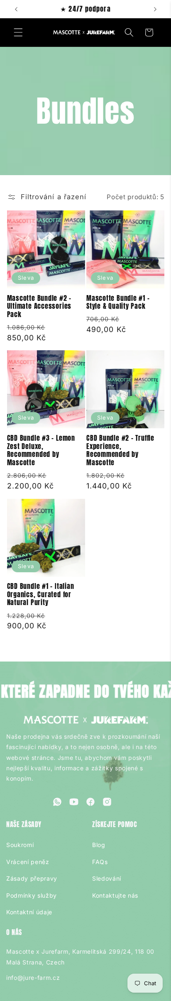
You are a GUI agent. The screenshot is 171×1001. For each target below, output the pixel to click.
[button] (18, 32)
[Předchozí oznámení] (16, 9)
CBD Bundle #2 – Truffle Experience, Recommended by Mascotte (120, 450)
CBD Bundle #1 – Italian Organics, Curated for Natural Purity (40, 594)
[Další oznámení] (155, 9)
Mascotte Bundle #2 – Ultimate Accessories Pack (39, 306)
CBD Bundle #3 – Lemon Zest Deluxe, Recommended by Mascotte (41, 450)
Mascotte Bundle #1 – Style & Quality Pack (118, 302)
